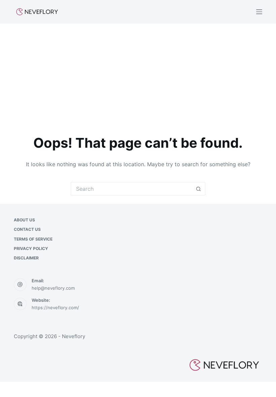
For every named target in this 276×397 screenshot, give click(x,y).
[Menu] (259, 12)
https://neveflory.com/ (55, 307)
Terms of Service (33, 239)
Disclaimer (26, 257)
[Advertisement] (138, 74)
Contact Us (27, 229)
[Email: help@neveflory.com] (20, 284)
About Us (24, 219)
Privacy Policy (31, 248)
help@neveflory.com (53, 288)
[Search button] (198, 188)
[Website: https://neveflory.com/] (20, 304)
